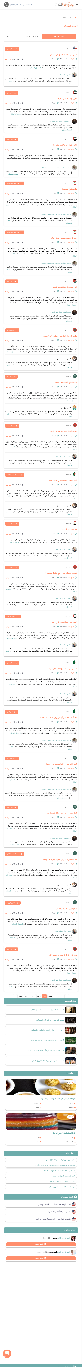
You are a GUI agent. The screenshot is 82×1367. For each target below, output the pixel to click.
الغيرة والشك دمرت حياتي (67, 98)
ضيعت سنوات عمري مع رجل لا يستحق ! (61, 573)
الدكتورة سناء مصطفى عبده (63, 75)
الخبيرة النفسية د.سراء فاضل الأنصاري (60, 121)
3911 (33, 996)
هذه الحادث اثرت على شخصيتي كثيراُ (62, 955)
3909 (44, 996)
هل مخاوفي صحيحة (69, 189)
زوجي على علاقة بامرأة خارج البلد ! (64, 622)
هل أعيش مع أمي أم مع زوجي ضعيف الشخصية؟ (58, 717)
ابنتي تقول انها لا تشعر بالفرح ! (65, 145)
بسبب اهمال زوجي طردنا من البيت (63, 431)
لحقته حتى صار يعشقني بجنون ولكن (62, 480)
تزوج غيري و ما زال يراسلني (66, 908)
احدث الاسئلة (59, 36)
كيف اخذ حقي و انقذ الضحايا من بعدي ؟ (61, 764)
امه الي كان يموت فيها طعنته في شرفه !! (62, 668)
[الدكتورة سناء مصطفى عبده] (74, 74)
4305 (20, 996)
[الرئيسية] (75, 17)
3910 (39, 996)
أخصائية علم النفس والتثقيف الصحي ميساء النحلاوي (56, 168)
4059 (26, 996)
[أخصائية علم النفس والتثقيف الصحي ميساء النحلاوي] (74, 167)
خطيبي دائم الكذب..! (69, 529)
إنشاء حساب (27, 4)
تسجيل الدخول (15, 4)
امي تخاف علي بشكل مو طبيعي (64, 287)
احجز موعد (39, 1244)
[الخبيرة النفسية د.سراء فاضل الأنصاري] (74, 121)
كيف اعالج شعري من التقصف (65, 382)
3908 (50, 996)
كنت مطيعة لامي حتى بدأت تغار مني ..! (61, 813)
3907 (55, 996)
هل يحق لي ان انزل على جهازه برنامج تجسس (60, 336)
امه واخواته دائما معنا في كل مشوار (63, 54)
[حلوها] (77, 4)
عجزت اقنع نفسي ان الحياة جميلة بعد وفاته (60, 859)
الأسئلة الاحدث (67, 17)
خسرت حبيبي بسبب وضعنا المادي (63, 238)
